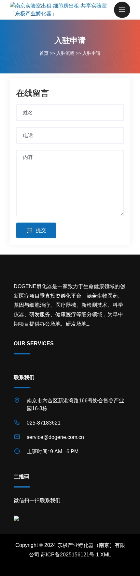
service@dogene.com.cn (55, 437)
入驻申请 (91, 53)
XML (105, 554)
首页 (44, 53)
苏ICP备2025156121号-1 (70, 554)
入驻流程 (65, 53)
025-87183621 (44, 423)
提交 (41, 230)
